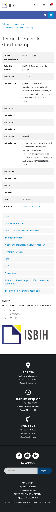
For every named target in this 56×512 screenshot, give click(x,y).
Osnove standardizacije (16, 223)
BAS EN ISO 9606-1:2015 (31, 206)
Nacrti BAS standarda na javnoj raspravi (25, 244)
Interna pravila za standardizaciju (22, 230)
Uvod (7, 216)
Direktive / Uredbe (14, 251)
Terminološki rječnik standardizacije (19, 27)
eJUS (7, 266)
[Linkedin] (35, 455)
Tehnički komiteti (14, 237)
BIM (7, 259)
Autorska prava (27, 490)
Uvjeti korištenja (27, 486)
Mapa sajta (27, 483)
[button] (43, 15)
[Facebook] (19, 455)
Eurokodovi (10, 273)
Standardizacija (17, 24)
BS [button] (35, 5)
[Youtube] (27, 455)
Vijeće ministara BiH (28, 497)
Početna (5, 24)
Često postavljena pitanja (27, 494)
